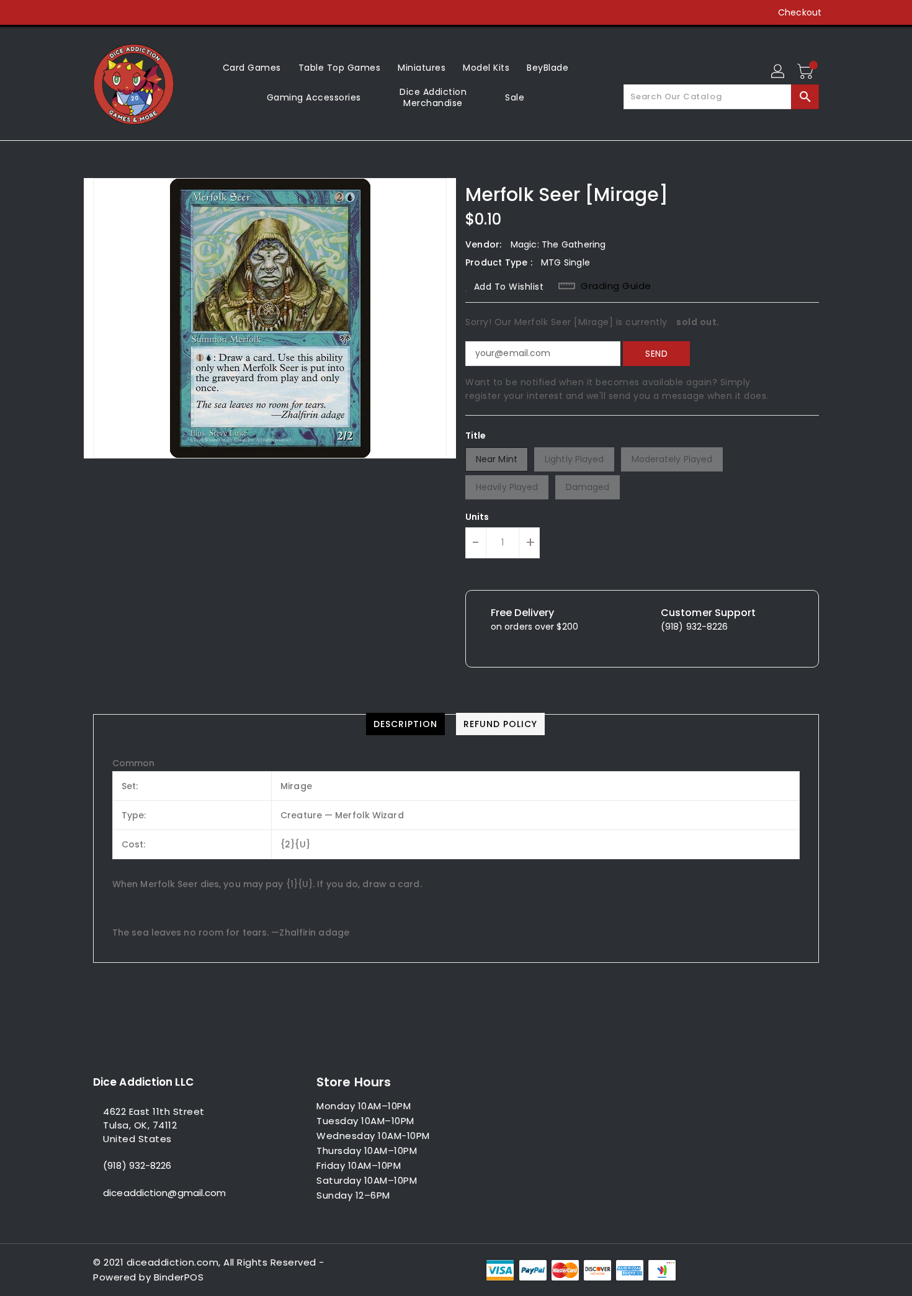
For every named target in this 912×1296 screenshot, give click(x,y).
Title (475, 435)
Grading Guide (616, 286)
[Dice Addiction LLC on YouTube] (146, 12)
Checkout (799, 12)
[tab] (405, 724)
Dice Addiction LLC (143, 1082)
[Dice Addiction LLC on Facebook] (75, 12)
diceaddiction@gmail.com (164, 1192)
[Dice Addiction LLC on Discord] (170, 12)
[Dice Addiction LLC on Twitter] (99, 12)
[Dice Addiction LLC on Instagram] (123, 12)
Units (477, 516)
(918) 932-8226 (137, 1165)
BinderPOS (179, 1277)
